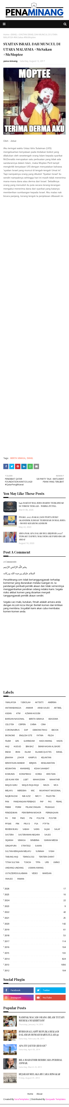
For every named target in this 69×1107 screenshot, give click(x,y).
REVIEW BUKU (11, 829)
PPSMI (8, 823)
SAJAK (47, 829)
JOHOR (21, 757)
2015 (35, 952)
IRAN (17, 752)
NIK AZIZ (26, 796)
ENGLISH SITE (25, 735)
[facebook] (18, 990)
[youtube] (50, 997)
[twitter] (50, 990)
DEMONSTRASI (40, 729)
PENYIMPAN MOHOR (31, 812)
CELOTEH (9, 724)
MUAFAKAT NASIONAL (50, 790)
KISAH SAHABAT (41, 768)
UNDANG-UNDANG (14, 867)
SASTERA (9, 834)
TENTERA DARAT (46, 856)
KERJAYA (33, 763)
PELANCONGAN (33, 807)
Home (6, 34)
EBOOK (55, 729)
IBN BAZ (30, 746)
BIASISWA (53, 718)
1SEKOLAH (25, 702)
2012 (35, 970)
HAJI (7, 746)
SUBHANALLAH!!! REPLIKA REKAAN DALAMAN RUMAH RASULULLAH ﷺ (39, 1033)
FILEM (8, 741)
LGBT (25, 779)
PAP (42, 801)
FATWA (40, 735)
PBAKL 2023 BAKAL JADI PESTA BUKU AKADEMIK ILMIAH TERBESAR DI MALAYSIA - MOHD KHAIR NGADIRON (42, 520)
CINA (43, 724)
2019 (35, 929)
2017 (35, 941)
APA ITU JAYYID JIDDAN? (33, 1045)
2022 (35, 911)
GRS (17, 741)
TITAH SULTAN (12, 862)
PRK (17, 823)
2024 (35, 900)
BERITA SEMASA (17, 458)
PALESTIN (50, 796)
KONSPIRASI (25, 774)
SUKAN (38, 845)
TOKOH (27, 862)
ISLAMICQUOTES (43, 752)
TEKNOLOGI (28, 856)
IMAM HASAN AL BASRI (49, 746)
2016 (35, 947)
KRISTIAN (50, 774)
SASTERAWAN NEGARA (29, 834)
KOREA (39, 774)
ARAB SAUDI (43, 707)
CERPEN (22, 724)
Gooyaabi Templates (56, 1099)
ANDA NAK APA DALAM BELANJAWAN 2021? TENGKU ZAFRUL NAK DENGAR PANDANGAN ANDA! (42, 536)
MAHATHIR (55, 779)
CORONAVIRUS (12, 729)
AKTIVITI (39, 702)
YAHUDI (9, 878)
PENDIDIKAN (11, 812)
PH (6, 818)
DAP (26, 729)
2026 (35, 888)
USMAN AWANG (36, 867)
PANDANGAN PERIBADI (25, 801)
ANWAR (29, 707)
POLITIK (40, 818)
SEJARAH (9, 840)
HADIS (60, 741)
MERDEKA (21, 790)
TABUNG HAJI (11, 856)
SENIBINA (34, 840)
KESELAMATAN (48, 763)
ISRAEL (14, 34)
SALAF (57, 829)
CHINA (33, 724)
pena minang (10, 61)
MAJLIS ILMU (11, 785)
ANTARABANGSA (13, 707)
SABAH (26, 829)
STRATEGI (25, 845)
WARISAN (46, 873)
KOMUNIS (10, 774)
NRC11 (38, 796)
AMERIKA (52, 702)
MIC (33, 790)
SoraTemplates (21, 1099)
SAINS (37, 829)
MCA (56, 785)
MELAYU (9, 790)
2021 (35, 917)
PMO (22, 818)
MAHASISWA (39, 779)
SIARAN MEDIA (51, 840)
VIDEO (35, 873)
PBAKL (59, 801)
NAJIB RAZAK (11, 796)
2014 (35, 958)
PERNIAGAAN (52, 812)
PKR (14, 818)
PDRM (18, 807)
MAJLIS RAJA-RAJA (30, 785)
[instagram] (18, 997)
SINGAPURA (11, 845)
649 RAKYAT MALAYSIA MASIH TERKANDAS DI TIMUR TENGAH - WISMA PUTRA (41, 504)
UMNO (56, 862)
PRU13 (27, 823)
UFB (47, 862)
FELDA (51, 735)
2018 (35, 935)
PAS (50, 801)
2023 (35, 906)
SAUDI (47, 834)
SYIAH (51, 851)
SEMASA (22, 840)
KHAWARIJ (25, 768)
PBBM (8, 807)
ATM (18, 713)
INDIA (8, 752)
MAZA (46, 785)
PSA (36, 823)
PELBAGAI (49, 807)
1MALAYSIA (10, 702)
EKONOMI (10, 735)
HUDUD (17, 746)
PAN (7, 801)
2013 (35, 964)
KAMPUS (32, 757)
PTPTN (46, 823)
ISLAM (28, 752)
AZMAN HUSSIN (32, 713)
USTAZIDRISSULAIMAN (16, 873)
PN (30, 818)
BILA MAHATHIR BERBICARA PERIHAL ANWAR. (40, 1061)
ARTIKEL (58, 707)
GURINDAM (29, 741)
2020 (35, 923)
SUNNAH (40, 851)
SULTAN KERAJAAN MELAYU (18, 851)
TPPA (38, 862)
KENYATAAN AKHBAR (15, 763)
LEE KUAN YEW (12, 779)
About (39, 1093)
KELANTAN (46, 757)
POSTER (52, 818)
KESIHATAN (10, 768)
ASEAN (8, 713)
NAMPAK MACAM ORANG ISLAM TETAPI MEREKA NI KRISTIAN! (41, 1019)
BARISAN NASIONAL (14, 718)
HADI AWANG (45, 741)
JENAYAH (9, 757)
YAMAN (20, 878)
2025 (35, 894)
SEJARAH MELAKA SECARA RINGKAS (39, 1074)
